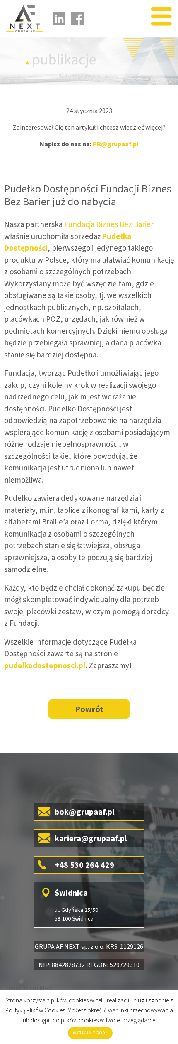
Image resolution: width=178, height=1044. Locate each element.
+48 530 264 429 (84, 864)
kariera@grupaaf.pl (91, 838)
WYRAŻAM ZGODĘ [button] (90, 1033)
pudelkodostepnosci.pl (44, 665)
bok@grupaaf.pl (84, 811)
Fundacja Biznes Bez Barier (109, 224)
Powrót (89, 709)
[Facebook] (77, 18)
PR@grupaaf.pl (116, 144)
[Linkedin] (59, 18)
